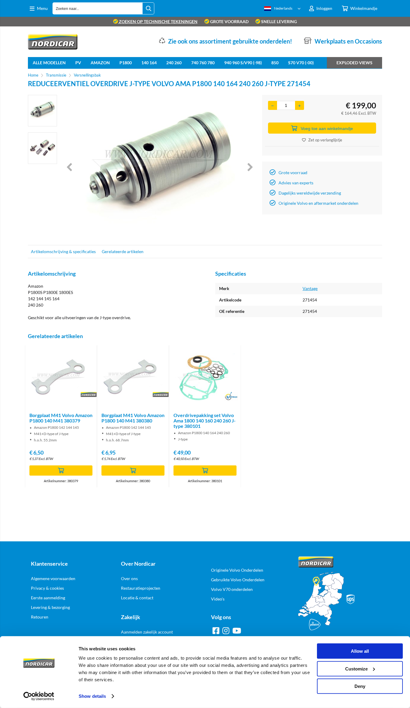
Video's (218, 598)
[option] (42, 110)
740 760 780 (203, 62)
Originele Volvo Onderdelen (237, 570)
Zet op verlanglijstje (325, 140)
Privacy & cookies (47, 588)
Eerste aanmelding (48, 597)
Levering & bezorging (50, 607)
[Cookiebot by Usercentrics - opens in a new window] (39, 696)
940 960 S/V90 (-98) (243, 62)
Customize (356, 668)
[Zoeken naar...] (148, 8)
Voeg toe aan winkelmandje (327, 128)
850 (275, 62)
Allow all (360, 651)
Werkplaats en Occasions (348, 41)
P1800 (125, 62)
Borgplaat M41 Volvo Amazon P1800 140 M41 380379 (60, 417)
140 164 (149, 62)
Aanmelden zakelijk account (147, 631)
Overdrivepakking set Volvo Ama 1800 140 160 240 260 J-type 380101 (204, 420)
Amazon (100, 62)
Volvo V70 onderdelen (232, 589)
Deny (359, 686)
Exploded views (354, 62)
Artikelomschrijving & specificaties (63, 251)
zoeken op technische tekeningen (157, 21)
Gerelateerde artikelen (122, 251)
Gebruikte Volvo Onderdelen (237, 579)
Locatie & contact (137, 597)
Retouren (39, 616)
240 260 (174, 62)
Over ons (129, 578)
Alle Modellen (49, 62)
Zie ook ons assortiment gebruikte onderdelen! (230, 41)
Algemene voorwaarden (53, 578)
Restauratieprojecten (140, 588)
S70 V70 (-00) (301, 62)
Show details (92, 696)
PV (78, 62)
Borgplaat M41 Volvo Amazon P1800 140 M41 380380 (132, 417)
